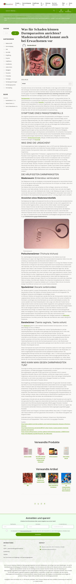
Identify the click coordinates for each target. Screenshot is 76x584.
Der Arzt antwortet (55, 4)
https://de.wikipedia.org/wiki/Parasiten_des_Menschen (36, 433)
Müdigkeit (8, 70)
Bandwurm (27, 325)
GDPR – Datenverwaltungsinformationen (13, 548)
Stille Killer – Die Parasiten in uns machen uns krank (40, 480)
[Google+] (41, 503)
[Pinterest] (44, 503)
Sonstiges (8, 79)
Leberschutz (9, 67)
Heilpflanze (9, 61)
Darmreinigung (22, 16)
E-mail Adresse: (63, 524)
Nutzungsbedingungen (26, 531)
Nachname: (13, 524)
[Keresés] (15, 33)
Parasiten (8, 73)
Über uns (63, 4)
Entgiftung (8, 55)
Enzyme (8, 58)
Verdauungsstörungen (11, 82)
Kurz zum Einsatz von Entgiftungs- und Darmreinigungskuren (18, 557)
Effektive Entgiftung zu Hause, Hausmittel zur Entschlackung (53, 485)
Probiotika (8, 76)
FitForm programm (53, 456)
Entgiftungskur (36, 4)
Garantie (5, 554)
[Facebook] (35, 503)
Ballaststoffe (9, 43)
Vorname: (38, 524)
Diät (7, 49)
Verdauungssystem (11, 85)
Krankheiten (9, 64)
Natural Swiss (9, 103)
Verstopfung (9, 87)
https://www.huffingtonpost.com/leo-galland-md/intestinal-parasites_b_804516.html (45, 431)
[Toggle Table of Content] (69, 84)
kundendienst (9, 100)
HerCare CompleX (27, 456)
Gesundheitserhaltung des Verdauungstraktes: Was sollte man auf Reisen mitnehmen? (66, 487)
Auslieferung (6, 551)
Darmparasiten (25, 98)
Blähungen (66, 315)
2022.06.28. (24, 79)
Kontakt (70, 4)
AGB (4, 545)
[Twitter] (38, 503)
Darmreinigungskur (26, 4)
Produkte (17, 4)
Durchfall (8, 52)
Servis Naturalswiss (11, 106)
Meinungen (48, 4)
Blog (41, 4)
